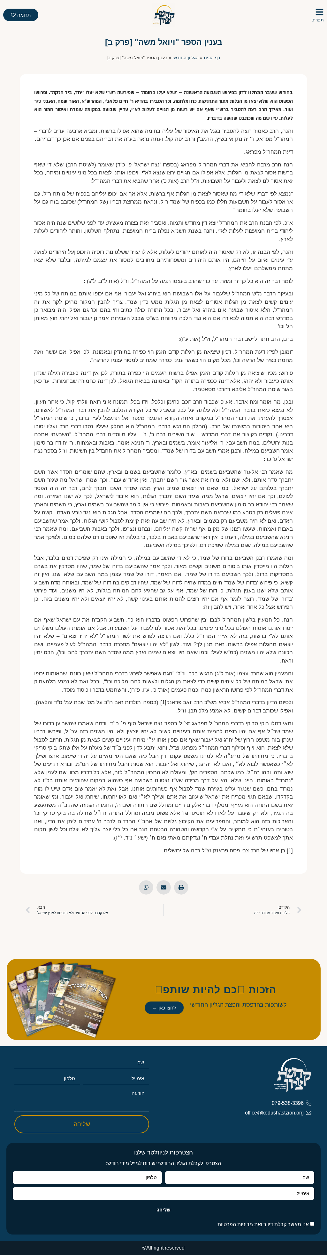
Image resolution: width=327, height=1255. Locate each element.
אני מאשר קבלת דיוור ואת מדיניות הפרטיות (263, 1224)
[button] (181, 887)
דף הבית (212, 57)
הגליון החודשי (185, 57)
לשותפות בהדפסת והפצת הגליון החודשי (238, 1005)
